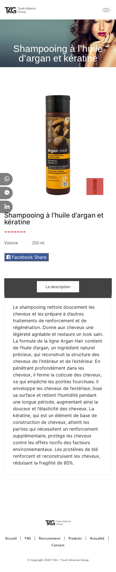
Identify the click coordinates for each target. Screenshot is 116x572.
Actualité (97, 538)
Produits (75, 538)
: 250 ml (24, 243)
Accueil (11, 538)
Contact (58, 545)
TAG (27, 538)
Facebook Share (28, 257)
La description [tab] (58, 286)
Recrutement (50, 538)
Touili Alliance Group (75, 560)
